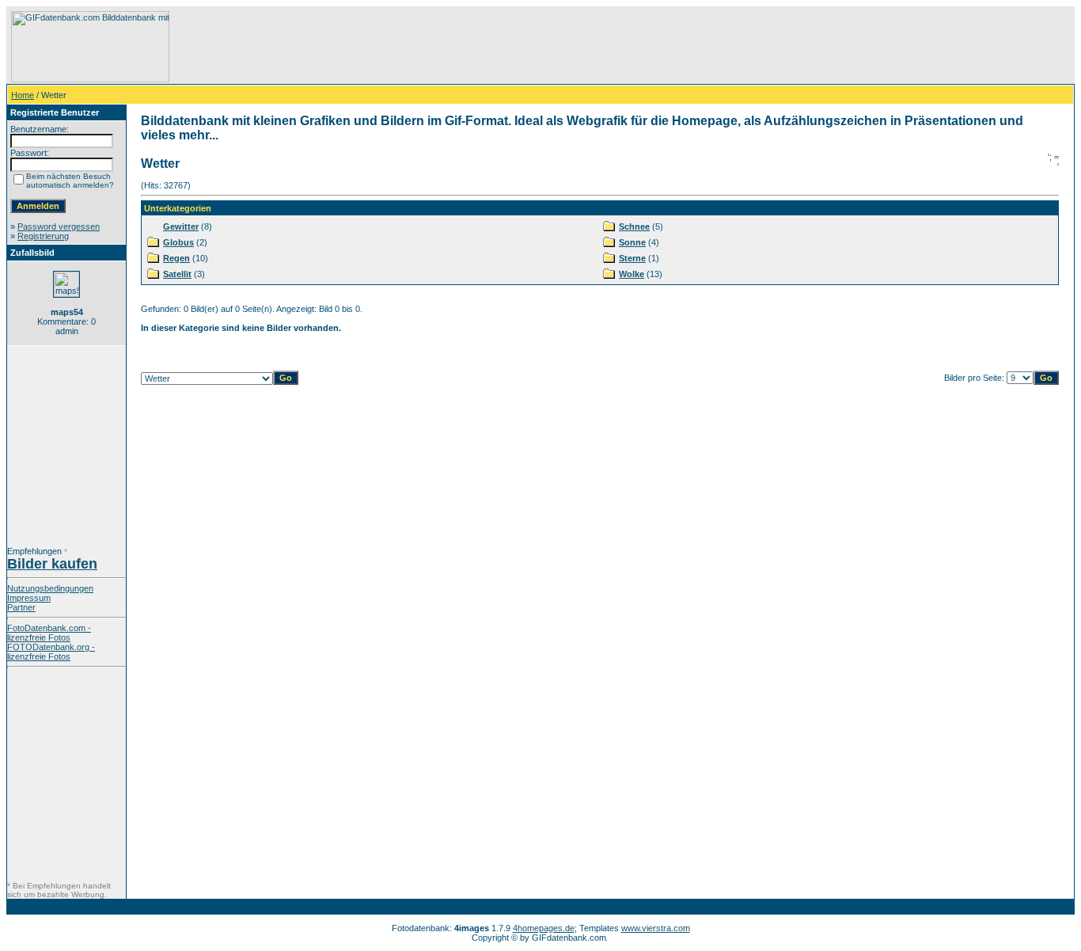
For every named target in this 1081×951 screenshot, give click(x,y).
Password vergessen (58, 226)
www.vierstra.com (655, 928)
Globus (178, 242)
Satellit (177, 274)
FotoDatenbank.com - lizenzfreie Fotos (49, 632)
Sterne (632, 258)
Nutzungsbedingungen (50, 588)
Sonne (632, 242)
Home (22, 95)
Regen (176, 258)
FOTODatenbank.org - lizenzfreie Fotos (51, 651)
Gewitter (181, 226)
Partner (21, 607)
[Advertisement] (460, 46)
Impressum (29, 598)
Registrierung (43, 236)
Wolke (631, 274)
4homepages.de (544, 928)
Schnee (634, 226)
